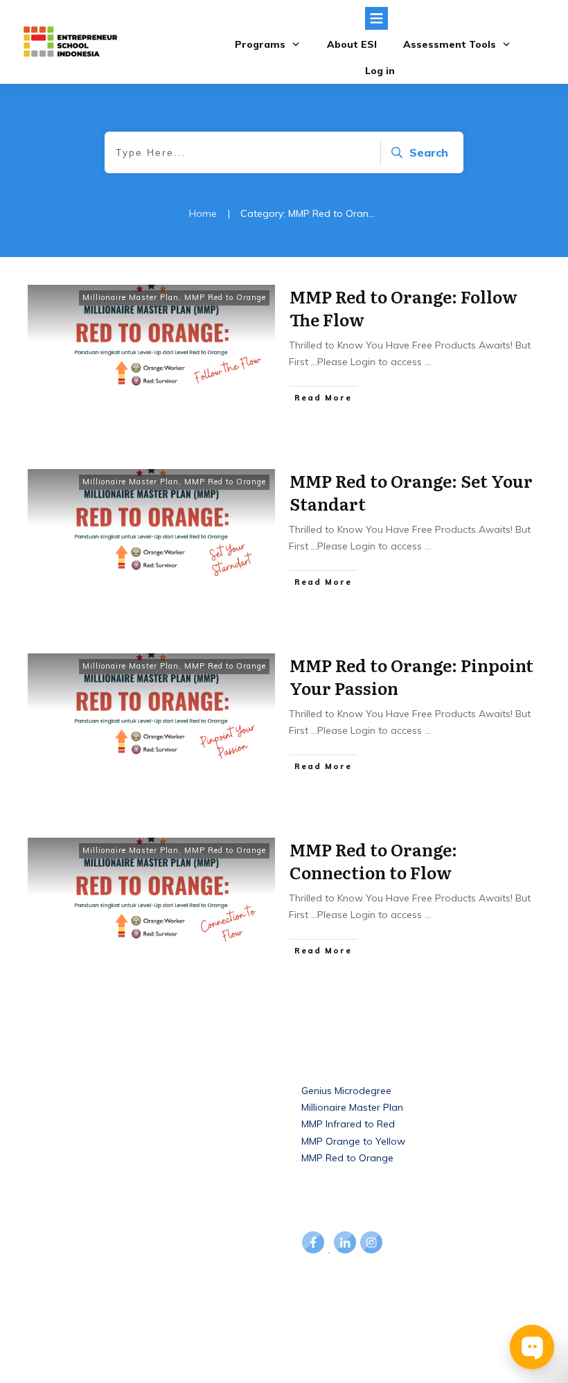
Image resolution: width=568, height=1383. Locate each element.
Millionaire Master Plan (130, 297)
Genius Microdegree (346, 1090)
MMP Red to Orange (225, 297)
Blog (38, 1106)
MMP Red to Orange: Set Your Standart (411, 492)
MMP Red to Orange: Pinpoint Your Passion (411, 677)
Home (42, 1090)
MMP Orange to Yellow (353, 1141)
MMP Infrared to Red (348, 1124)
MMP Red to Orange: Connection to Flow (373, 861)
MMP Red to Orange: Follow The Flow (403, 308)
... (428, 361)
